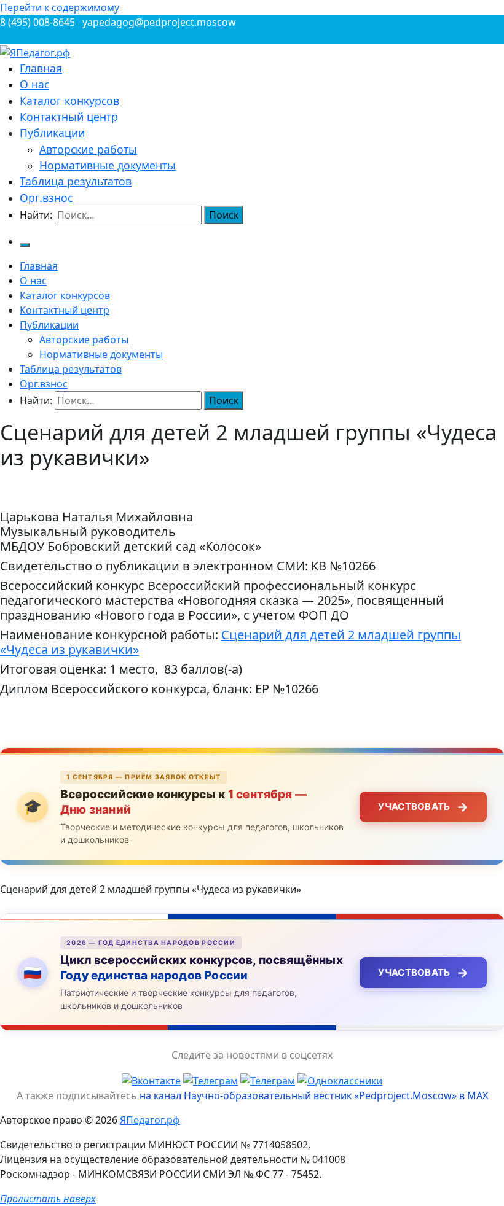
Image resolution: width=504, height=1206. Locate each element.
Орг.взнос (46, 197)
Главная (41, 68)
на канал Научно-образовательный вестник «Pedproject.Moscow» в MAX (314, 1095)
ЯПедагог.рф (150, 1120)
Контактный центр (69, 116)
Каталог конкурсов (69, 100)
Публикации (52, 132)
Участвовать (423, 806)
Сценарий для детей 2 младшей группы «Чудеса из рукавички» (230, 642)
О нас (34, 84)
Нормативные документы (107, 165)
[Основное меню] (25, 245)
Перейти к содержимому (59, 7)
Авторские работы (88, 149)
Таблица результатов (76, 181)
